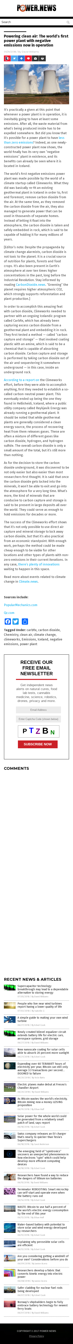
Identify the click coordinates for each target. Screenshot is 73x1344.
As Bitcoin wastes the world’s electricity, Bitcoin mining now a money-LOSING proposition (42, 1102)
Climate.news (28, 581)
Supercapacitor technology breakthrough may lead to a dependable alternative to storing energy (43, 989)
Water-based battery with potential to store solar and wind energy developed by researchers (42, 1228)
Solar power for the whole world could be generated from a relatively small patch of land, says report (42, 1119)
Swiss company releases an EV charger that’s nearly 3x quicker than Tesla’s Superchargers (42, 1137)
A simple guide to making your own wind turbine (43, 1019)
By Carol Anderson (40, 1144)
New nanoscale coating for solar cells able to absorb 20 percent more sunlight (43, 1051)
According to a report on (21, 380)
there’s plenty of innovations (39, 564)
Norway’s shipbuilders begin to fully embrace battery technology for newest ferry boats (43, 1305)
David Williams (30, 51)
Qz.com (9, 613)
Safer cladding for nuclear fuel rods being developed (40, 1289)
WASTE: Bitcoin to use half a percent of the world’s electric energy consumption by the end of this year (43, 1210)
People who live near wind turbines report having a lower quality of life (40, 1005)
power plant (28, 644)
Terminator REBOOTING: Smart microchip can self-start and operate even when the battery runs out (43, 1193)
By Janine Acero (39, 1263)
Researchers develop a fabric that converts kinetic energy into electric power (40, 1274)
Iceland (43, 639)
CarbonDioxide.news (30, 285)
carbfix (32, 630)
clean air (26, 635)
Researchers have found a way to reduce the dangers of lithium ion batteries (43, 1177)
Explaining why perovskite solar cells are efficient (41, 1243)
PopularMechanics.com (20, 605)
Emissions (29, 639)
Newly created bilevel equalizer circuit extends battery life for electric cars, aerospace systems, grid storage (42, 1035)
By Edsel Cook (38, 1025)
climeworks (12, 639)
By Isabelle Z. (38, 1011)
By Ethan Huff (38, 1109)
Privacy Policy (36, 1336)
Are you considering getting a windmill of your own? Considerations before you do (43, 1258)
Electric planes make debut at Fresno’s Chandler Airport (42, 1086)
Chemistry (11, 635)
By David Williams (40, 996)
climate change (45, 635)
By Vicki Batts (38, 1077)
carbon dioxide (49, 630)
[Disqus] (36, 822)
